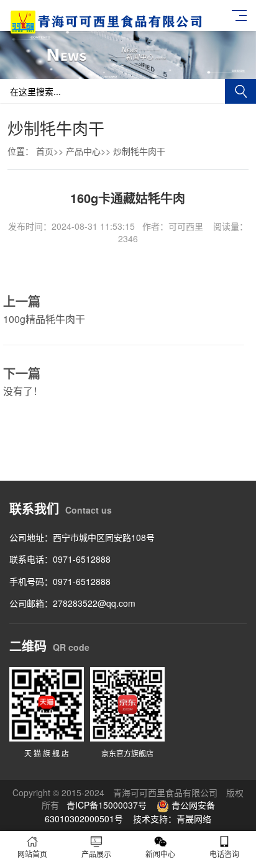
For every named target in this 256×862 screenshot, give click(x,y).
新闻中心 (160, 853)
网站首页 (32, 853)
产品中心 (83, 151)
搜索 (240, 91)
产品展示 (96, 853)
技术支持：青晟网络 (172, 818)
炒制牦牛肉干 (139, 151)
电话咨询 (224, 853)
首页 (44, 151)
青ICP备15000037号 (106, 805)
